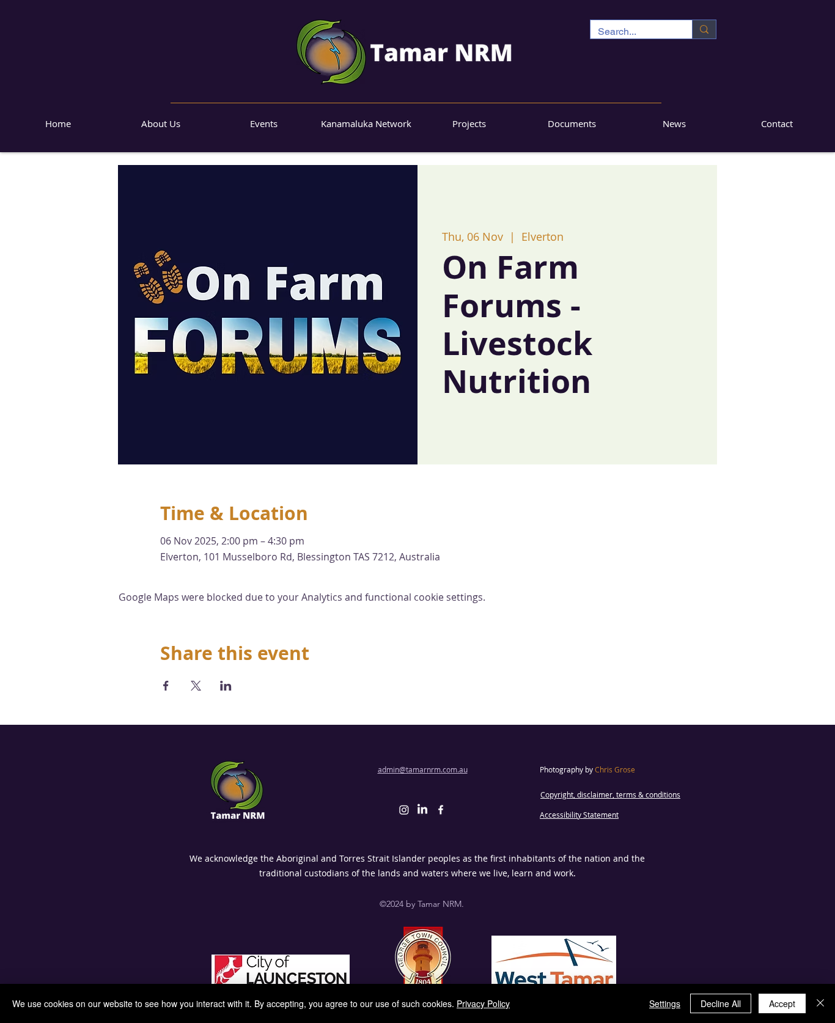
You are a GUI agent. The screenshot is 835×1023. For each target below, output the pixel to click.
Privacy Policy (483, 1003)
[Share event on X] (196, 686)
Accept (782, 1003)
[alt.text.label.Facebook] (441, 810)
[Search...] (704, 29)
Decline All (721, 1003)
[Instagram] (404, 810)
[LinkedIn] (422, 810)
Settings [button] (664, 1003)
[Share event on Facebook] (166, 686)
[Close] (820, 1003)
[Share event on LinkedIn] (226, 686)
